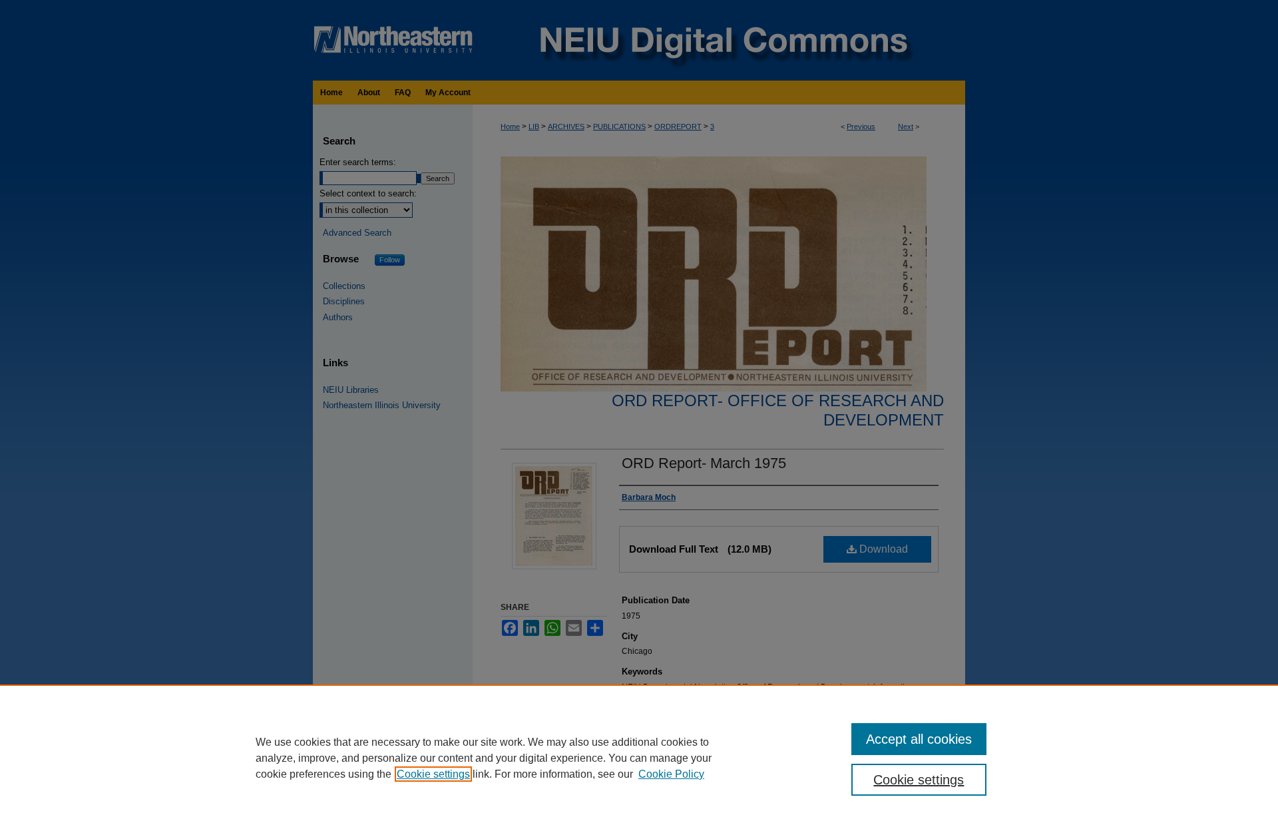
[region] (639, 758)
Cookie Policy (671, 774)
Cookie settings (433, 774)
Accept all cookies (919, 739)
